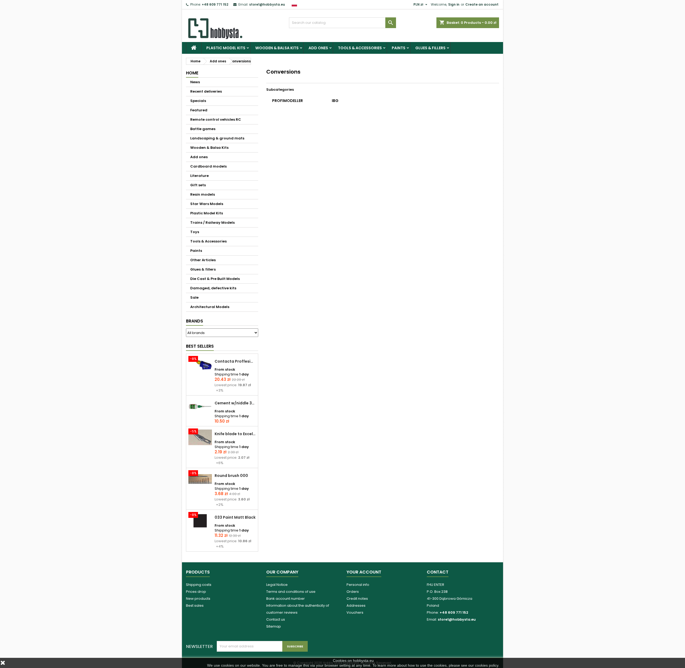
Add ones (318, 48)
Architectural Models (209, 306)
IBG (335, 100)
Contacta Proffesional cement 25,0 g (235, 361)
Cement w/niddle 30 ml (235, 403)
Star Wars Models (206, 203)
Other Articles (203, 260)
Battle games (202, 128)
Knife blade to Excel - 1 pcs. (235, 434)
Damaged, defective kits (213, 288)
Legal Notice (277, 584)
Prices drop (196, 591)
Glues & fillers (430, 48)
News (195, 82)
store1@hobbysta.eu (267, 4)
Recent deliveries (206, 91)
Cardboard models (208, 166)
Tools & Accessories (360, 48)
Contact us (275, 619)
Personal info (358, 584)
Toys (194, 231)
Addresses (356, 605)
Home (192, 73)
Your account (364, 572)
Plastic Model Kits (225, 48)
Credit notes (357, 598)
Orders (353, 591)
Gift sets (198, 185)
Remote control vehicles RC (215, 119)
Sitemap (273, 626)
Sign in (453, 4)
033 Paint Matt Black (235, 517)
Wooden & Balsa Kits (277, 48)
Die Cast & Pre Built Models (215, 278)
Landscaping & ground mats (217, 138)
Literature (199, 175)
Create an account (481, 4)
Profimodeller (287, 100)
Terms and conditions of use (290, 591)
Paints (398, 48)
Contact (437, 572)
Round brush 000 (231, 475)
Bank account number (285, 598)
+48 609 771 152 (215, 4)
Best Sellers (200, 346)
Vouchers (355, 612)
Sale (194, 297)
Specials (198, 100)
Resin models (202, 194)
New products (198, 598)
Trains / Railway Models (212, 222)
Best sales (195, 605)
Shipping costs (198, 584)
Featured (198, 110)
